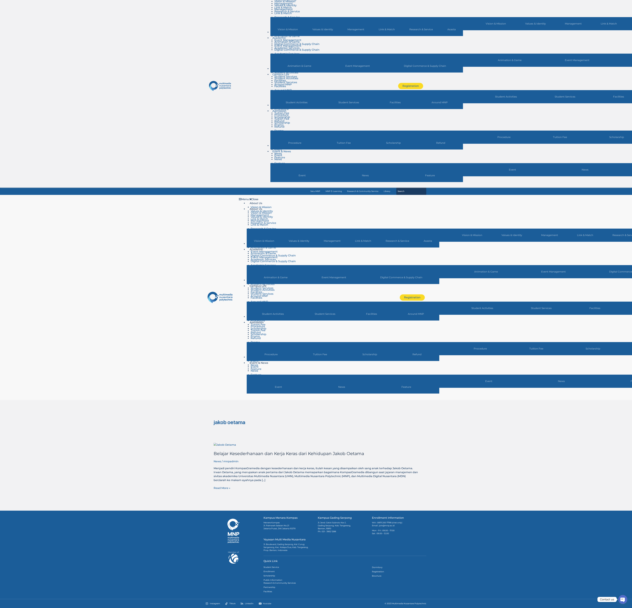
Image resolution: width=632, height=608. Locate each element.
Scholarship (282, 122)
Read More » (222, 488)
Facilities (280, 86)
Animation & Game (287, 36)
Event (278, 149)
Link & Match (609, 23)
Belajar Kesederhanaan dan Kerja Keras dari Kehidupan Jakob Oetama (289, 453)
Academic (279, 37)
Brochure (376, 576)
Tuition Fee (560, 137)
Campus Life (280, 74)
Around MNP (440, 102)
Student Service (271, 567)
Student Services (565, 96)
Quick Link (270, 561)
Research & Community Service (362, 191)
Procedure (281, 109)
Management (573, 23)
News (585, 169)
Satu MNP (315, 191)
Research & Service (421, 29)
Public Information (272, 580)
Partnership (269, 587)
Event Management (577, 60)
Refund (279, 126)
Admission (279, 110)
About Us (256, 203)
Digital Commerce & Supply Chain (296, 49)
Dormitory (377, 567)
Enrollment (269, 571)
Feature (430, 175)
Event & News (281, 151)
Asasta (451, 29)
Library (387, 191)
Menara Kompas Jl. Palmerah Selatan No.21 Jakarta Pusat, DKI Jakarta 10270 (279, 525)
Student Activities (286, 72)
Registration (378, 571)
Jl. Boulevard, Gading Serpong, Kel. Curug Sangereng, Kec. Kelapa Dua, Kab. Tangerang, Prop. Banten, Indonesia (285, 547)
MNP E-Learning (334, 191)
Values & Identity (535, 23)
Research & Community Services (279, 583)
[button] (315, 199)
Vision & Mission (496, 23)
